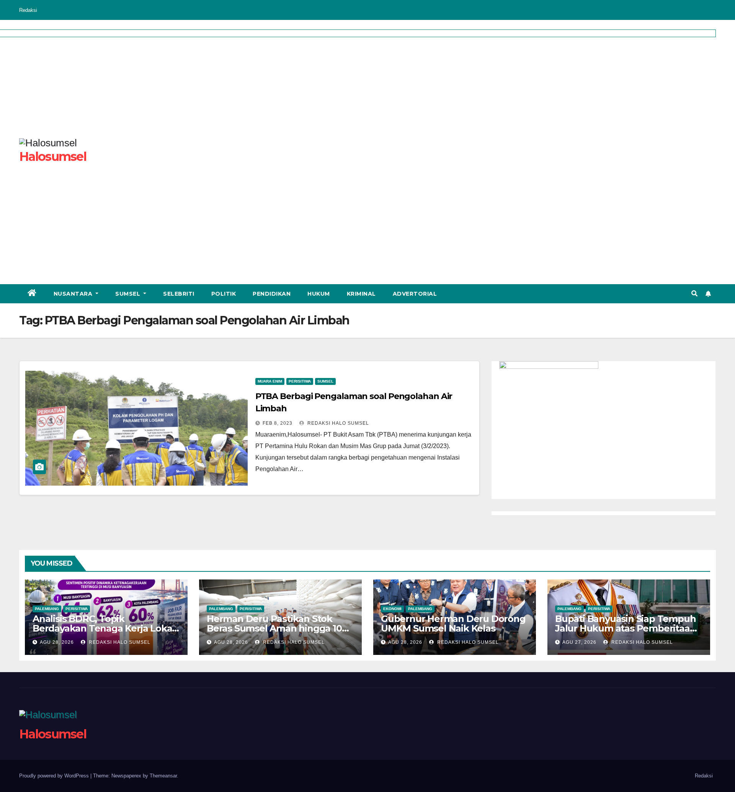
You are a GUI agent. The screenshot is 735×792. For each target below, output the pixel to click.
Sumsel (128, 293)
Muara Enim (270, 381)
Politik (223, 293)
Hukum (318, 293)
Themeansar (163, 776)
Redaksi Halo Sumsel (337, 423)
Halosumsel (52, 734)
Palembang (47, 609)
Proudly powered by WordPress (54, 776)
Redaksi (28, 10)
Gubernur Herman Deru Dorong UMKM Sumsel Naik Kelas (453, 623)
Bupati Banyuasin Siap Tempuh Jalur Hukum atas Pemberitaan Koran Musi (625, 628)
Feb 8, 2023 (277, 423)
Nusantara (74, 293)
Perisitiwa (300, 381)
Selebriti (178, 293)
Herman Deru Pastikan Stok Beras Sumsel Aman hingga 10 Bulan (274, 628)
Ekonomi (392, 609)
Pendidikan (272, 293)
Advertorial (415, 293)
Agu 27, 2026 (579, 642)
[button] (694, 293)
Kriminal (361, 293)
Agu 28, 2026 (57, 642)
